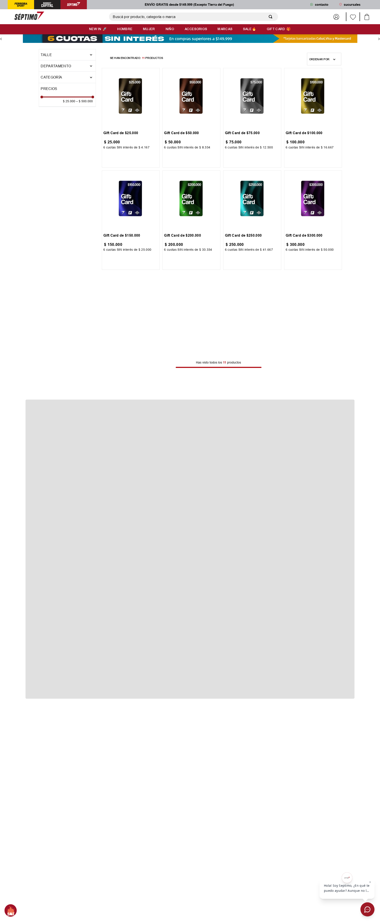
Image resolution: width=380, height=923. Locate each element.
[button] (67, 66)
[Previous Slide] (1, 39)
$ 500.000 (84, 101)
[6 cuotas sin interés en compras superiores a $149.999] (190, 39)
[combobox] (193, 17)
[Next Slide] (379, 39)
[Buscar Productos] (271, 16)
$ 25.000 (69, 101)
